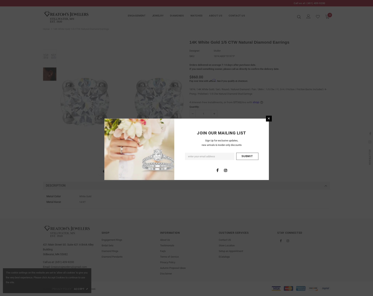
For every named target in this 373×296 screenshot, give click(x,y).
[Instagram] (225, 170)
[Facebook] (217, 170)
